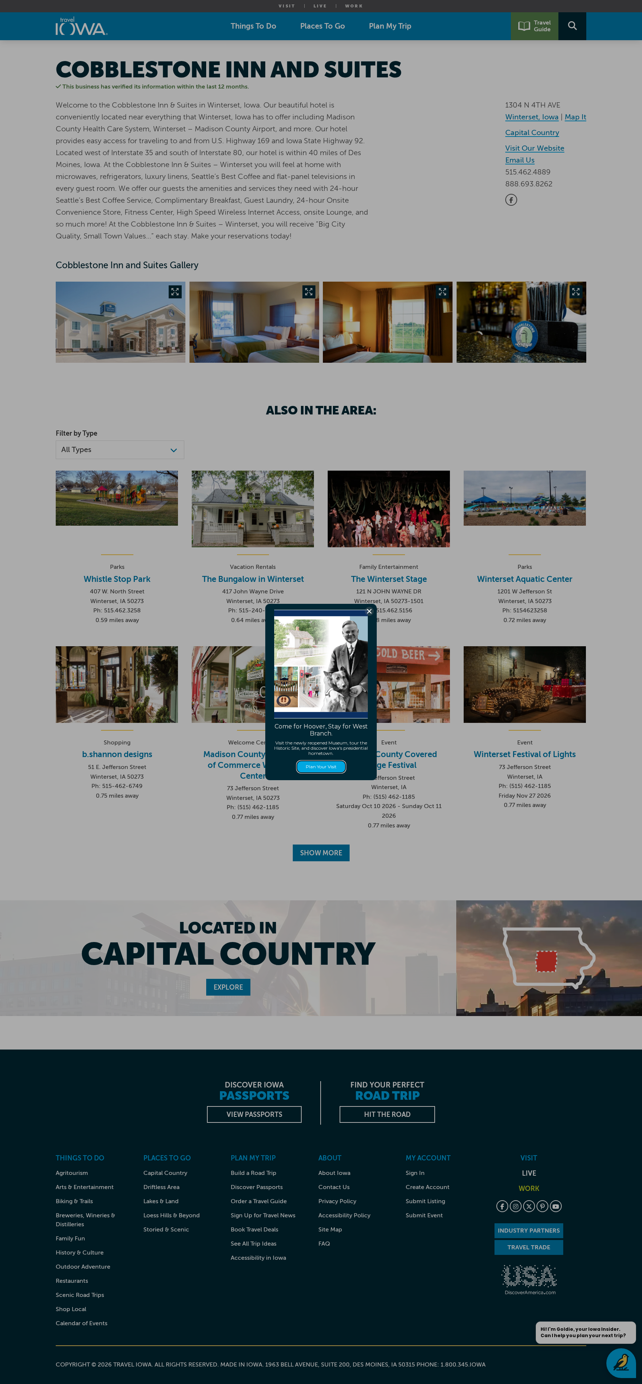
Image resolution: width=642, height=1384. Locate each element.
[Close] (369, 611)
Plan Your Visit (321, 766)
